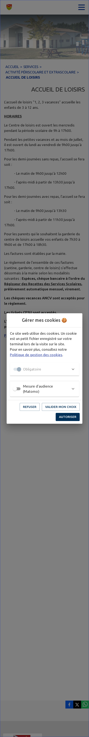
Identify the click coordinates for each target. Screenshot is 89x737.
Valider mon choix (60, 407)
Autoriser (67, 417)
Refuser (29, 407)
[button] (44, 369)
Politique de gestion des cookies (36, 355)
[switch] (15, 389)
